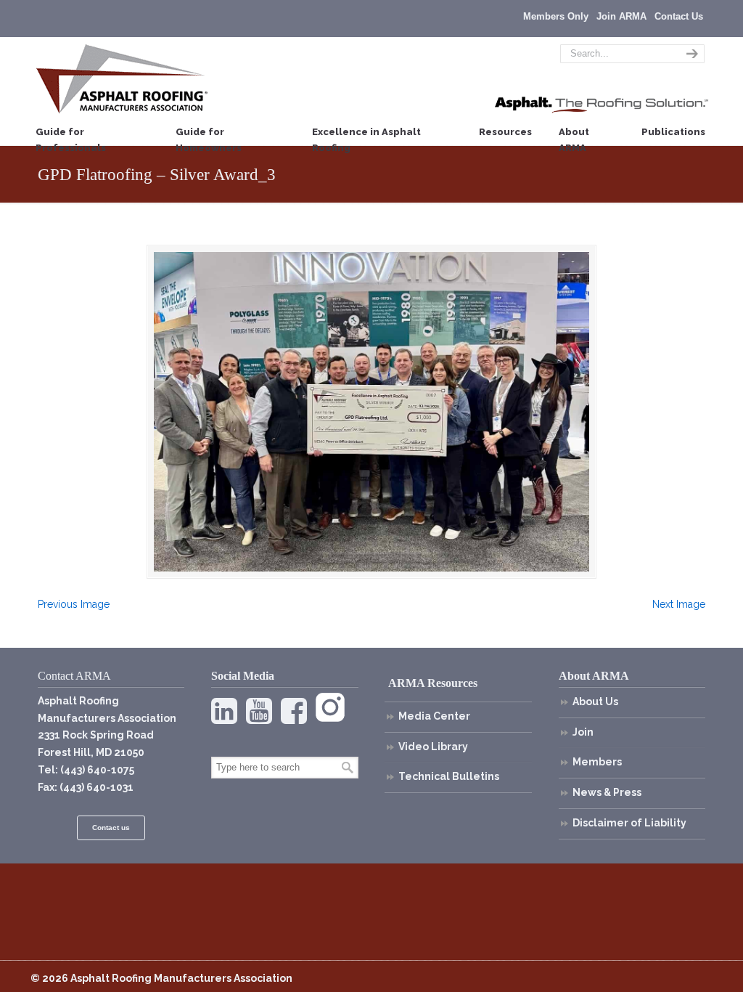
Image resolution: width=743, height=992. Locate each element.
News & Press (606, 792)
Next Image (678, 604)
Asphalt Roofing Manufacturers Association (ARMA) (122, 78)
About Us (595, 701)
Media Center (434, 716)
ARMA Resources (432, 683)
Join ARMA (621, 16)
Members (597, 762)
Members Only (555, 16)
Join (583, 732)
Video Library (433, 746)
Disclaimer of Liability (629, 823)
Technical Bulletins (448, 776)
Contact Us (678, 16)
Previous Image (74, 604)
